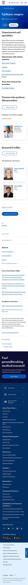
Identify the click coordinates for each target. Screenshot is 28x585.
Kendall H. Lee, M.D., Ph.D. (18, 127)
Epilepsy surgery (13, 14)
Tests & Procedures (9, 8)
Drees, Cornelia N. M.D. (19, 169)
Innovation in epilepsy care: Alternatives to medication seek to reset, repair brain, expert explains (13, 286)
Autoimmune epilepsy (7, 251)
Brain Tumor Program (9, 63)
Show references (6, 240)
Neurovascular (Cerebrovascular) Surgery (12, 75)
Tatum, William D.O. (18, 187)
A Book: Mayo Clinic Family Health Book (12, 306)
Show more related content (9, 263)
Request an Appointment (11, 19)
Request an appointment (10, 214)
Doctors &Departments (13, 25)
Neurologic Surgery (8, 88)
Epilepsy (4, 67)
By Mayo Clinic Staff (7, 207)
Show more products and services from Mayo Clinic (12, 310)
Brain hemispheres (6, 255)
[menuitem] (5, 25)
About (5, 25)
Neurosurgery (6, 71)
